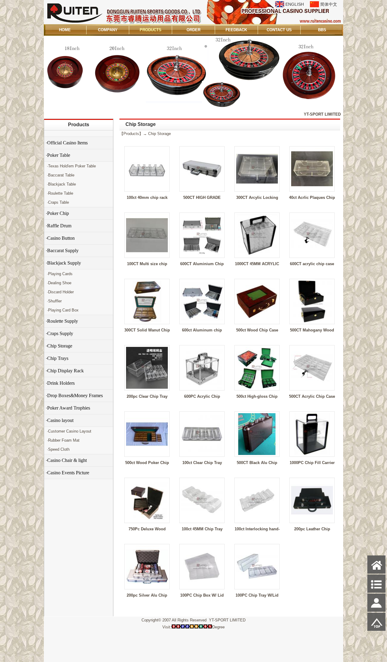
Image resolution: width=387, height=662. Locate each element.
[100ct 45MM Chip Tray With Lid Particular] (202, 520)
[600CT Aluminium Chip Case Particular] (202, 254)
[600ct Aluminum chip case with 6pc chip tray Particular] (202, 321)
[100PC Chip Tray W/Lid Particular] (257, 586)
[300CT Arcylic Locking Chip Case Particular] (257, 188)
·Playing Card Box (62, 310)
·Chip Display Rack (65, 370)
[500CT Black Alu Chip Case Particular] (257, 453)
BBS (322, 30)
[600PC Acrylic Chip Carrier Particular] (202, 387)
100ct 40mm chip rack (147, 197)
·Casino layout (59, 420)
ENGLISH (294, 4)
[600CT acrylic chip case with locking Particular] (312, 254)
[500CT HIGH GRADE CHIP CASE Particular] (202, 188)
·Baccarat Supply (62, 250)
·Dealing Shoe (58, 283)
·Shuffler (54, 301)
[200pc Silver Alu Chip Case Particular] (147, 586)
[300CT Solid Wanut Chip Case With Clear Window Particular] (147, 321)
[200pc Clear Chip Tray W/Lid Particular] (147, 387)
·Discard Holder (60, 292)
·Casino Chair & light (66, 460)
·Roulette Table (59, 193)
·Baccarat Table (60, 175)
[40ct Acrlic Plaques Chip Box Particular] (312, 188)
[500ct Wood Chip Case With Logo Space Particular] (257, 321)
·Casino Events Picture (67, 472)
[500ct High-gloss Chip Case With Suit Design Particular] (257, 387)
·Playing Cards (59, 274)
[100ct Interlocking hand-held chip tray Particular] (257, 520)
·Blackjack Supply (63, 262)
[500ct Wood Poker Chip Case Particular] (147, 453)
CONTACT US (279, 30)
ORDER (193, 30)
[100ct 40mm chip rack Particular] (147, 188)
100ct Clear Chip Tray (202, 462)
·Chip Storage (59, 345)
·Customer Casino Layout (68, 431)
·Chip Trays (57, 358)
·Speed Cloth (58, 449)
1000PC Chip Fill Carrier (312, 462)
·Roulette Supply (62, 321)
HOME (65, 30)
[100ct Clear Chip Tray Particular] (202, 453)
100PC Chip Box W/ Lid (202, 595)
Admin (52, 656)
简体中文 (328, 4)
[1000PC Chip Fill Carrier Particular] (312, 453)
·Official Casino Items (67, 142)
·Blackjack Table (61, 184)
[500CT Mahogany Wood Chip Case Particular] (312, 321)
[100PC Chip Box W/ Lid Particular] (202, 586)
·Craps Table (57, 202)
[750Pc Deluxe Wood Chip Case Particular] (147, 520)
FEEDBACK (236, 30)
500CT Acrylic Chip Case (312, 396)
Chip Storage (159, 133)
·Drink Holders (60, 383)
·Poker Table (58, 155)
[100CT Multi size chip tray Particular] (147, 254)
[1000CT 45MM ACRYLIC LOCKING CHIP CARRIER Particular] (257, 254)
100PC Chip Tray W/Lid (257, 595)
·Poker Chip (57, 213)
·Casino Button (60, 238)
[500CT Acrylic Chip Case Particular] (312, 387)
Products (78, 124)
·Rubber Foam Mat (63, 440)
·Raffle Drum (58, 225)
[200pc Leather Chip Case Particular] (312, 520)
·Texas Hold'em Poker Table (71, 166)
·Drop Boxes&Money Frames (74, 395)
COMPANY (108, 30)
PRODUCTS (150, 30)
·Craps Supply (59, 333)
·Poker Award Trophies (68, 407)
